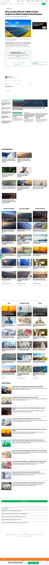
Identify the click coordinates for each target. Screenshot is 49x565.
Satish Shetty (12, 18)
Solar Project (19, 80)
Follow (6, 38)
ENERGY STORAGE (20, 3)
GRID (15, 3)
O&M (12, 80)
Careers (24, 534)
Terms (42, 534)
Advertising (8, 534)
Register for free (18, 64)
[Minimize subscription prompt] (47, 562)
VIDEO (34, 3)
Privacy (38, 534)
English (8, 1)
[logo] (3, 4)
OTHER (30, 3)
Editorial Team (14, 534)
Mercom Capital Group (31, 534)
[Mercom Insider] (23, 1)
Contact (19, 534)
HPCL (22, 42)
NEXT (29, 83)
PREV (7, 83)
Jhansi (9, 80)
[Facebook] (1, 1)
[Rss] (3, 1)
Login (44, 3)
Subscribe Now (33, 562)
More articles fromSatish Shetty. (12, 77)
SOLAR (11, 3)
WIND (27, 3)
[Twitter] (5, 1)
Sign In (23, 62)
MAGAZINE (39, 3)
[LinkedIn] (26, 532)
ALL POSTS (18, 83)
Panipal (15, 80)
